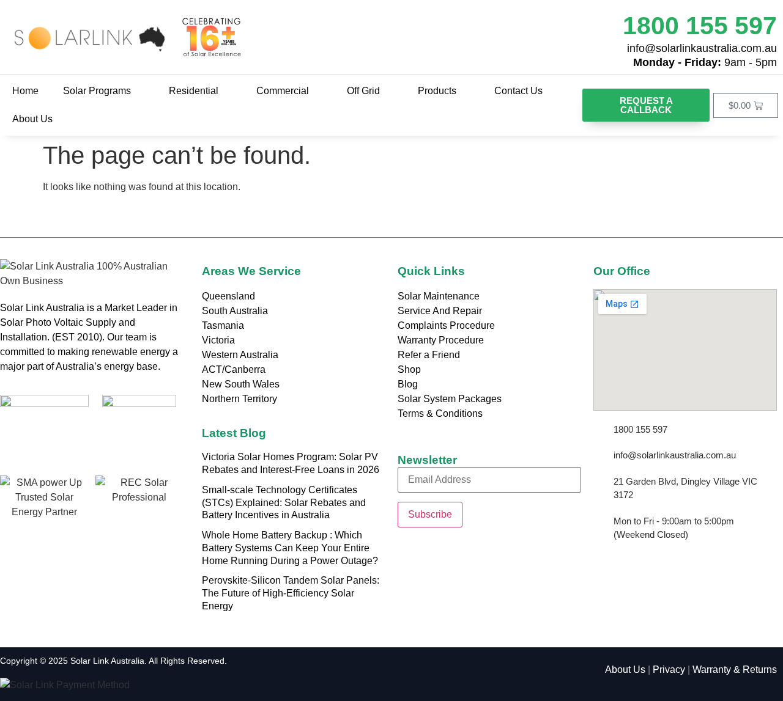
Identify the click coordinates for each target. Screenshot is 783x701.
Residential (193, 91)
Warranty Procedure (441, 340)
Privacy (669, 669)
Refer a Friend (429, 355)
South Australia (235, 311)
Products (437, 91)
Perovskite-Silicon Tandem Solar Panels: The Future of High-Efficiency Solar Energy (290, 593)
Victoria (218, 340)
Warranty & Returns (734, 669)
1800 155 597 (700, 26)
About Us (32, 119)
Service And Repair (440, 311)
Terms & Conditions (440, 413)
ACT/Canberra (233, 369)
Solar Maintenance (439, 296)
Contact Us (518, 91)
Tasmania (223, 325)
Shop (409, 369)
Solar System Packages (450, 399)
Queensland (228, 296)
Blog (408, 384)
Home (25, 91)
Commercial (282, 91)
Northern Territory (239, 399)
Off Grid (363, 91)
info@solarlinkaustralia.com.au (702, 48)
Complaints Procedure (446, 325)
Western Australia (240, 355)
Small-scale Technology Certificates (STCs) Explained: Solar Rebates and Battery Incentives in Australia (284, 503)
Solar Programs (97, 91)
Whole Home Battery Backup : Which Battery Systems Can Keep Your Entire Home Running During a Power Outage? (290, 548)
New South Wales (241, 384)
